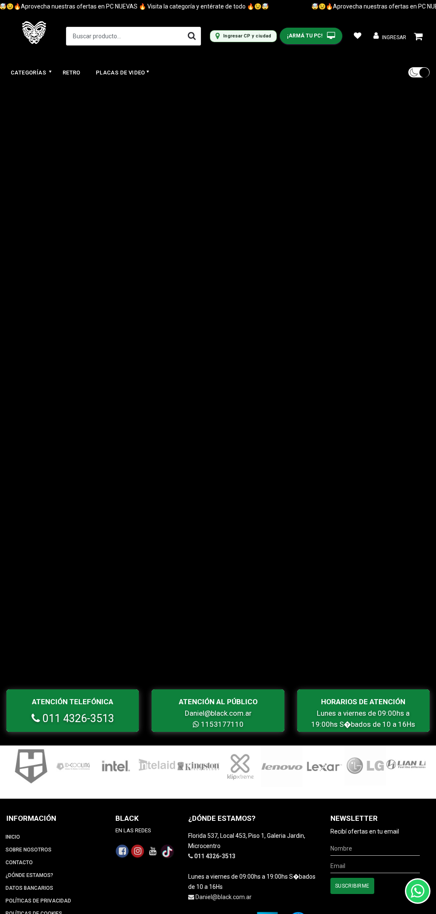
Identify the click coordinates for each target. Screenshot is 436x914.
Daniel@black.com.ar (218, 713)
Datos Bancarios (29, 888)
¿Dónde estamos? (29, 875)
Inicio (13, 837)
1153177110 (221, 724)
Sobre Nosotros (29, 850)
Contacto (19, 862)
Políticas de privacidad (38, 901)
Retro (71, 72)
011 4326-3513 (77, 718)
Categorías (29, 72)
